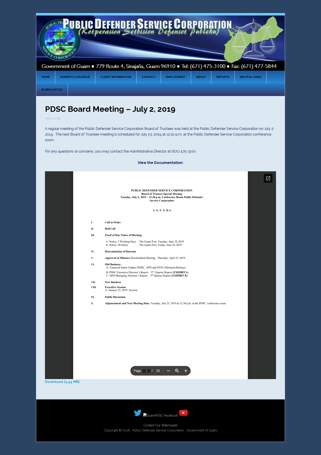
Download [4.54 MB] (62, 382)
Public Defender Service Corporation (160, 42)
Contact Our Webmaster (160, 425)
